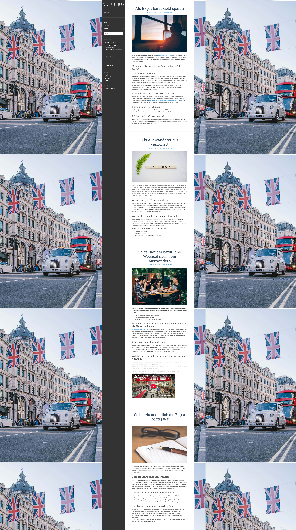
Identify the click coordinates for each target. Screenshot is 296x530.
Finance (105, 22)
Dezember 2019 (109, 65)
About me (106, 28)
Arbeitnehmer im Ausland (165, 55)
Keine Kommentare (167, 12)
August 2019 (108, 67)
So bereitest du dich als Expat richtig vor (159, 416)
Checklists (106, 19)
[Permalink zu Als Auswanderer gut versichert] (159, 167)
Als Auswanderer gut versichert (112, 44)
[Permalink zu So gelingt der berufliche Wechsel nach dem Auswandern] (159, 286)
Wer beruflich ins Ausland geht (140, 329)
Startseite (106, 12)
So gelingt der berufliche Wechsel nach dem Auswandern (159, 256)
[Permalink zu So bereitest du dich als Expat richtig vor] (159, 444)
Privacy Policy (108, 90)
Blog (106, 75)
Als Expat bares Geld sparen (111, 42)
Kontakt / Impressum (110, 88)
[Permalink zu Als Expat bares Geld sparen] (159, 34)
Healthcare (106, 25)
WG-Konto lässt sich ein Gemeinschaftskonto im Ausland (165, 100)
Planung (106, 15)
